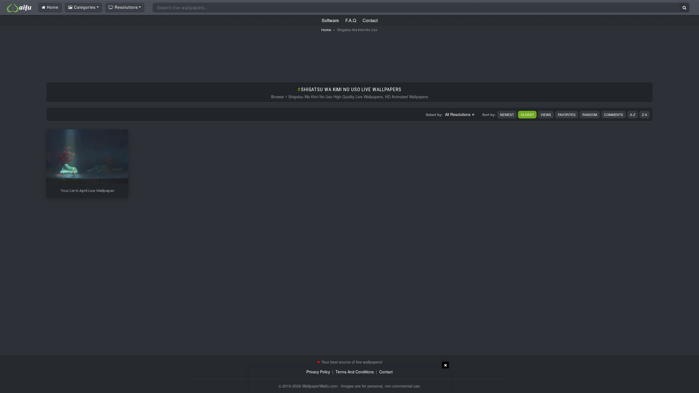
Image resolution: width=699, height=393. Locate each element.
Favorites (567, 114)
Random (589, 114)
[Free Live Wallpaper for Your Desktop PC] (19, 7)
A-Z (632, 114)
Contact (370, 20)
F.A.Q (350, 20)
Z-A (644, 114)
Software (330, 20)
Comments (613, 114)
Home (52, 7)
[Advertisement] (349, 54)
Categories (84, 7)
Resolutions (125, 7)
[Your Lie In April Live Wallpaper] (87, 156)
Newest (507, 114)
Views (546, 114)
